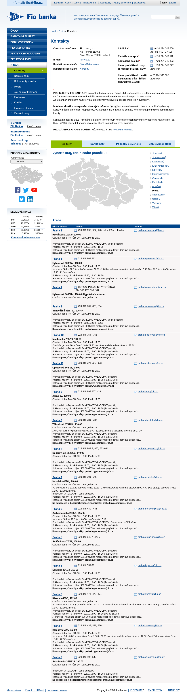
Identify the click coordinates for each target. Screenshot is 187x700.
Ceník (68, 2)
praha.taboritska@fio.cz (150, 420)
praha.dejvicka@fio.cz (149, 565)
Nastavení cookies (57, 690)
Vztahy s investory (122, 2)
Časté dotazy (104, 2)
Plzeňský (156, 186)
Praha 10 (58, 334)
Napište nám (89, 2)
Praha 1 (57, 230)
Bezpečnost (139, 2)
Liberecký (157, 170)
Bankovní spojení (160, 143)
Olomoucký (157, 178)
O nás (61, 31)
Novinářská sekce (89, 64)
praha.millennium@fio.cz (151, 230)
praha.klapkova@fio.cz (150, 625)
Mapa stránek (14, 690)
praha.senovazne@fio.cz (151, 306)
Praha (155, 190)
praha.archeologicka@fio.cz (152, 508)
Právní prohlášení (34, 690)
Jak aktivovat (31, 143)
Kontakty (58, 2)
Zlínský (155, 207)
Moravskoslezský (160, 174)
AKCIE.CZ (173, 690)
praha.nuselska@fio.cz (150, 477)
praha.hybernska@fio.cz (151, 258)
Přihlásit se (16, 126)
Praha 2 (57, 391)
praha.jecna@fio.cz (148, 391)
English (173, 2)
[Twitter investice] (22, 201)
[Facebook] (18, 192)
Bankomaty (97, 143)
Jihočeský (157, 153)
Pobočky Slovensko (128, 143)
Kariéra (77, 2)
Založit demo (34, 126)
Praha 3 (57, 420)
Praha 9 (57, 657)
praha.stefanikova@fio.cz (151, 537)
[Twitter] (27, 192)
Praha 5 (57, 508)
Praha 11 (57, 363)
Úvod (53, 31)
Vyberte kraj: (17, 157)
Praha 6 (57, 565)
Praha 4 (57, 448)
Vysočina (156, 203)
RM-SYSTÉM (155, 690)
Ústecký (156, 199)
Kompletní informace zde (25, 237)
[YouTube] (35, 192)
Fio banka (33, 17)
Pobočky (66, 143)
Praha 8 (57, 625)
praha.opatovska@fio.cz (151, 363)
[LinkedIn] (31, 201)
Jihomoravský (159, 157)
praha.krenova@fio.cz (149, 594)
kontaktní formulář (122, 129)
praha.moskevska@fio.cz (151, 334)
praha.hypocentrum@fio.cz (152, 287)
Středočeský (158, 194)
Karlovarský (158, 161)
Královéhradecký (160, 166)
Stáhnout (15, 143)
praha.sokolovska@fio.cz (151, 657)
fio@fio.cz (85, 59)
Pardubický (157, 182)
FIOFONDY (136, 690)
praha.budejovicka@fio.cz (151, 448)
